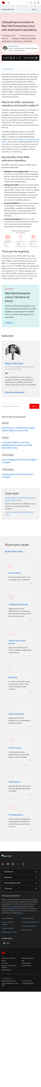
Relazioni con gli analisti (9, 932)
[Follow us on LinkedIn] (6, 373)
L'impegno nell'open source (30, 922)
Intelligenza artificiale (18, 604)
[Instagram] (23, 865)
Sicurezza (28, 41)
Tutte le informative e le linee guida (10, 984)
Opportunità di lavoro (28, 958)
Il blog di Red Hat (8, 9)
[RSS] (36, 58)
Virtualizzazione (16, 814)
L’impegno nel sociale (28, 926)
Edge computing (16, 713)
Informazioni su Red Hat (8, 958)
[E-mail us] (20, 58)
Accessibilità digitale (27, 983)
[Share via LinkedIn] (14, 58)
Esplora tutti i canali (13, 551)
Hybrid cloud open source (17, 642)
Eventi (3, 961)
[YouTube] (8, 865)
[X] (18, 865)
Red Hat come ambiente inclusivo (9, 966)
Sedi (23, 961)
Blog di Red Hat (26, 963)
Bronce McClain (13, 46)
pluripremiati (18, 913)
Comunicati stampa (27, 918)
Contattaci (5, 963)
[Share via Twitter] (17, 58)
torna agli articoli (8, 69)
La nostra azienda (7, 918)
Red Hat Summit (6, 970)
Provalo (8, 322)
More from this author (14, 392)
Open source (17, 41)
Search (34, 406)
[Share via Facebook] (11, 58)
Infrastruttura (15, 747)
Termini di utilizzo (27, 981)
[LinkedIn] (3, 865)
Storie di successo (7, 928)
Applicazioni (14, 781)
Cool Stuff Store (26, 966)
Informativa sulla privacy (8, 981)
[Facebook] (13, 865)
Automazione (15, 573)
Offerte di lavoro (26, 930)
